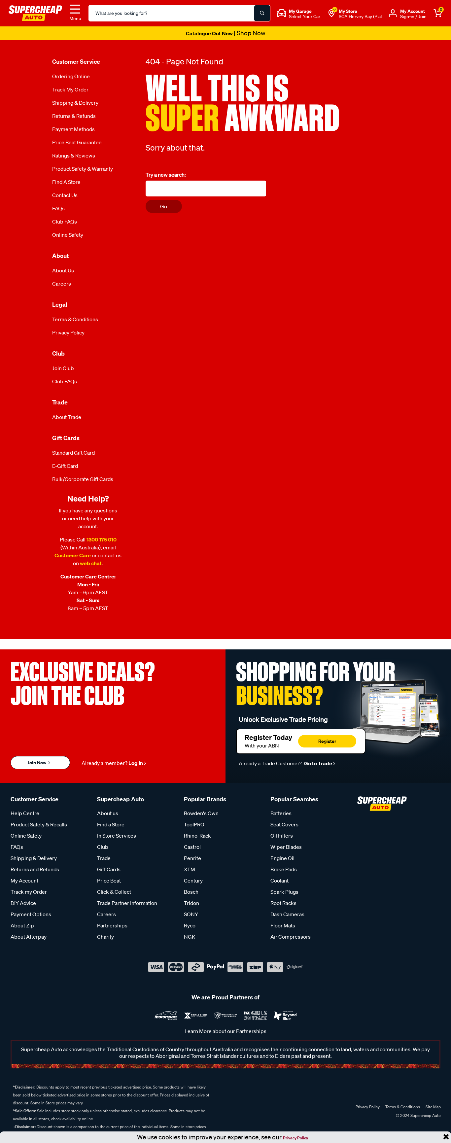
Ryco (189, 925)
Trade (104, 858)
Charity (105, 936)
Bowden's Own (201, 813)
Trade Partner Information (127, 903)
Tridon (191, 903)
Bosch (191, 891)
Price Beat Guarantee (77, 142)
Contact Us (65, 195)
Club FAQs (64, 221)
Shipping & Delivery (75, 102)
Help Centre (25, 813)
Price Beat (109, 880)
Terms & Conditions (75, 319)
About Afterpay (29, 936)
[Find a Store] (331, 13)
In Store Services (116, 835)
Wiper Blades (286, 847)
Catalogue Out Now (225, 33)
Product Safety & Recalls (39, 824)
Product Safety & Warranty (82, 168)
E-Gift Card (65, 466)
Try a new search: (166, 174)
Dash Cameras (287, 914)
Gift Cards (109, 869)
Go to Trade (317, 763)
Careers (61, 283)
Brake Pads (283, 869)
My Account (24, 880)
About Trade (66, 417)
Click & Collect (114, 891)
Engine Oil (282, 858)
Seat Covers (284, 824)
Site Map (433, 1107)
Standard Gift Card (73, 452)
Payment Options (31, 914)
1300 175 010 (102, 539)
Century (193, 880)
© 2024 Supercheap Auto (418, 1115)
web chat (91, 563)
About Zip (22, 925)
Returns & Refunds (74, 116)
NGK (189, 936)
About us (107, 813)
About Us (63, 270)
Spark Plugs (284, 891)
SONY (191, 914)
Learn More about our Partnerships (225, 1031)
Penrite (192, 858)
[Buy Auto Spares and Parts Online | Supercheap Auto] (35, 12)
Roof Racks (283, 903)
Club (102, 847)
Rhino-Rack (197, 835)
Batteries (281, 813)
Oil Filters (281, 835)
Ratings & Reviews (73, 155)
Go (163, 206)
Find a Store (66, 182)
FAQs (58, 208)
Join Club (63, 368)
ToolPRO (194, 824)
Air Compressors (290, 936)
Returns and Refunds (35, 869)
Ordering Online (71, 76)
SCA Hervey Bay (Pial (360, 16)
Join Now (37, 762)
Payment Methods (73, 129)
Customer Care (72, 555)
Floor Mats (282, 925)
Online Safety (67, 234)
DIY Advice (23, 903)
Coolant (279, 880)
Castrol (192, 847)
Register (327, 741)
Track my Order (70, 89)
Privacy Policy (295, 1138)
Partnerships (112, 925)
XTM (189, 869)
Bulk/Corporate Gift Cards (82, 479)
